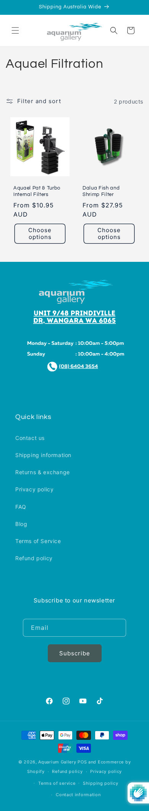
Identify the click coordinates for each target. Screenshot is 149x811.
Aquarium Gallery (58, 762)
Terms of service (56, 783)
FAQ (20, 506)
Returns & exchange (42, 472)
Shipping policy (100, 783)
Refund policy (34, 558)
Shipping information (43, 455)
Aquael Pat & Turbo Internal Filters (36, 191)
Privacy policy (34, 489)
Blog (21, 524)
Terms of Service (38, 541)
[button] (15, 30)
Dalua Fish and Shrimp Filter (101, 191)
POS (82, 762)
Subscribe (74, 653)
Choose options (40, 233)
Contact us (30, 438)
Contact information (78, 794)
